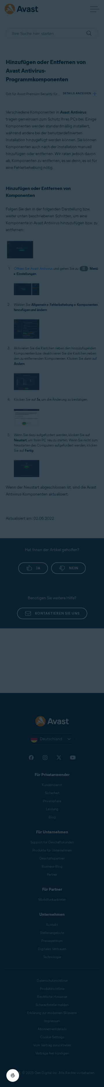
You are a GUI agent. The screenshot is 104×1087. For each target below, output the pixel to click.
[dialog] (52, 543)
